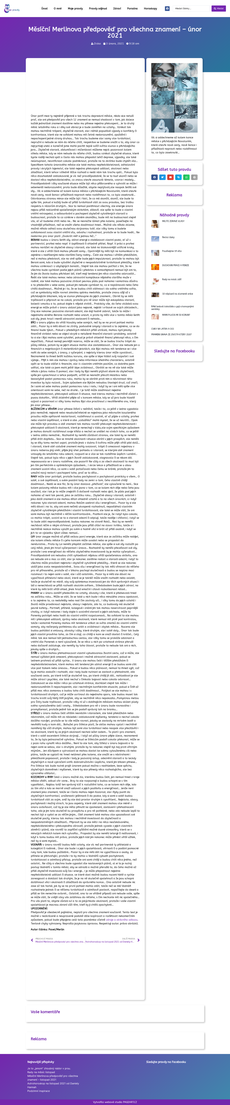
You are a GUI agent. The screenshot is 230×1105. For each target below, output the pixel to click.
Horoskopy (150, 8)
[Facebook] (167, 8)
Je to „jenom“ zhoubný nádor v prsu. (49, 1068)
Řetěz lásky (168, 237)
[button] (154, 177)
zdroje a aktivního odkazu (122, 919)
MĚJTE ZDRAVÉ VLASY (173, 221)
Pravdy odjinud (98, 8)
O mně (58, 8)
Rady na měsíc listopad (41, 1072)
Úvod (44, 8)
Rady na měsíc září (171, 279)
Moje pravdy (75, 8)
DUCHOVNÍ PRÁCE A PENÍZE (175, 265)
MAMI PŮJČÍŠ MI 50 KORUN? (176, 315)
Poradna (132, 8)
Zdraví (117, 8)
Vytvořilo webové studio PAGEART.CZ (115, 1102)
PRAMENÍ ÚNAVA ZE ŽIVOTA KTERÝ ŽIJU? (171, 334)
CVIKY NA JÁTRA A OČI (162, 329)
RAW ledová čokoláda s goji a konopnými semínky (172, 308)
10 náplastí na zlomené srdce (177, 294)
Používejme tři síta (171, 251)
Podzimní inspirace (38, 1090)
